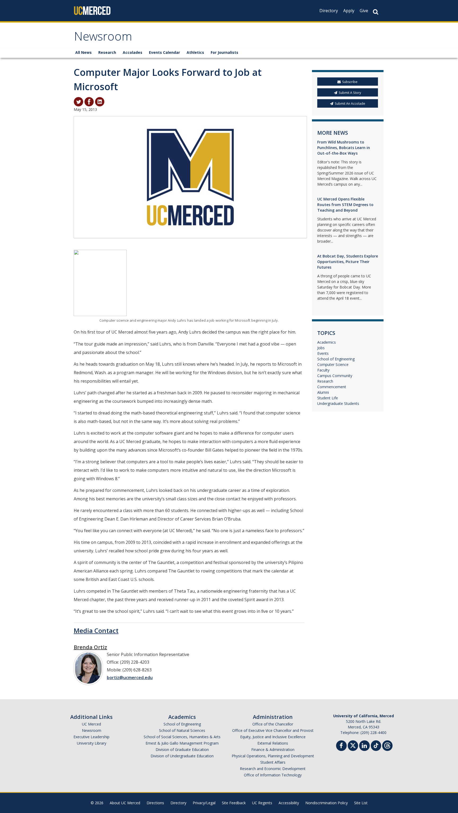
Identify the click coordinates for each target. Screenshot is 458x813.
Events (323, 353)
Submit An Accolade (350, 103)
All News (83, 52)
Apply (348, 11)
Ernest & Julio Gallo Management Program (182, 743)
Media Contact (96, 630)
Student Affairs (272, 762)
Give (364, 11)
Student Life (327, 397)
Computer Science (333, 364)
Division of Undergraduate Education (182, 755)
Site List (361, 802)
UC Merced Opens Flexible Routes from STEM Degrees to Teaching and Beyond (345, 204)
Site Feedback (234, 802)
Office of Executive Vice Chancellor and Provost (273, 730)
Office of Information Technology (273, 774)
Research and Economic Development (273, 768)
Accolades (132, 52)
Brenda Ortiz (90, 647)
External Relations (272, 743)
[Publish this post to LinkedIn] (99, 101)
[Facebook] (341, 746)
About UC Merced (125, 802)
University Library (91, 743)
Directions (155, 802)
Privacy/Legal (204, 802)
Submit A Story (350, 92)
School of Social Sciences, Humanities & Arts (182, 736)
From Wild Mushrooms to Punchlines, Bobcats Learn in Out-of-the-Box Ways (343, 147)
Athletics (195, 52)
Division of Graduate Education (182, 749)
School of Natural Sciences (182, 730)
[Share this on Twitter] (78, 101)
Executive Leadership (91, 736)
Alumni (323, 392)
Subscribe (350, 82)
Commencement (331, 386)
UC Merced (91, 724)
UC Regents (262, 802)
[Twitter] (353, 745)
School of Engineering (336, 358)
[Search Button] (375, 12)
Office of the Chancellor (272, 724)
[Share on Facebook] (89, 101)
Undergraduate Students (338, 403)
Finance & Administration (272, 749)
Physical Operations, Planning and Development (273, 755)
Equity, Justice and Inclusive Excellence (273, 736)
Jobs (321, 347)
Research (107, 52)
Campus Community (334, 375)
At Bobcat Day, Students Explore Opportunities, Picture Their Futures (347, 261)
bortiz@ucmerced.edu (130, 677)
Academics (326, 342)
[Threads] (387, 745)
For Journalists (224, 52)
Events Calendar (164, 52)
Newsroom (103, 38)
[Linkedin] (364, 746)
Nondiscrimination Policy (326, 802)
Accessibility (289, 802)
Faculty (323, 370)
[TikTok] (376, 745)
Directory (328, 11)
